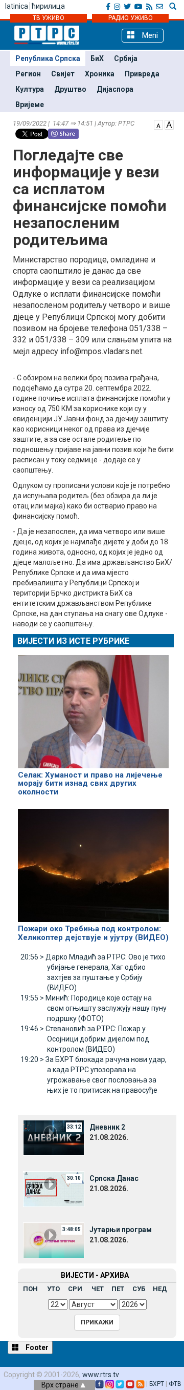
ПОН (30, 1289)
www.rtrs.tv (100, 1375)
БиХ (97, 58)
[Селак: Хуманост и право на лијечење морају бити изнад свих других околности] (93, 707)
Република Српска (47, 58)
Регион (28, 74)
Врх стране (60, 1385)
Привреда (142, 74)
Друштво (70, 89)
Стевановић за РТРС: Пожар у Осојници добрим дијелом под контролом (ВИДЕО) (84, 1039)
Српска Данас (114, 1178)
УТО (53, 1289)
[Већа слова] (169, 124)
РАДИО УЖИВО (130, 18)
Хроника (99, 74)
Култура (29, 89)
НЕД (160, 1289)
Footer (36, 1347)
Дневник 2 (107, 1127)
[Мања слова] (158, 124)
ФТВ (175, 1383)
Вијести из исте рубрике (73, 641)
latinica (16, 6)
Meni (149, 35)
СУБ (138, 1289)
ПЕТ (117, 1289)
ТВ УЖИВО (48, 18)
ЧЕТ (97, 1289)
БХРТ (156, 1383)
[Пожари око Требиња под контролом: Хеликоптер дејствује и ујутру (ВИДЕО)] (93, 861)
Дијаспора (115, 89)
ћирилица (48, 6)
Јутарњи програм (120, 1229)
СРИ (75, 1289)
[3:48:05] (53, 1240)
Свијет (63, 74)
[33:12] (53, 1137)
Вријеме (29, 104)
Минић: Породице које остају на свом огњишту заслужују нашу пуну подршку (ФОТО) (93, 1008)
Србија (125, 58)
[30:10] (53, 1188)
